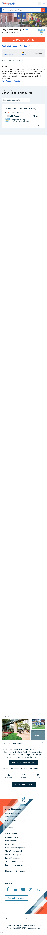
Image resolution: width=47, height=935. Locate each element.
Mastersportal (11, 841)
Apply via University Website (14, 46)
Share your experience (20, 697)
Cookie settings (16, 918)
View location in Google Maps (18, 606)
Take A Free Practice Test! (23, 763)
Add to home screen (17, 898)
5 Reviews (23, 54)
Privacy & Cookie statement (29, 918)
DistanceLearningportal (15, 848)
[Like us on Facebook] (7, 889)
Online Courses (9, 54)
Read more (8, 677)
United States (20, 60)
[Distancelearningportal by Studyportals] (9, 3)
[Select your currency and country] (8, 876)
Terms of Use (7, 918)
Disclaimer (40, 917)
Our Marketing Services (15, 820)
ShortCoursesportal (13, 851)
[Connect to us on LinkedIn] (15, 889)
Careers (8, 823)
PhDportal (9, 844)
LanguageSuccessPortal (15, 865)
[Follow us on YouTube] (23, 889)
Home (4, 60)
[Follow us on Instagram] (38, 889)
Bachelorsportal (11, 837)
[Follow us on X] (30, 889)
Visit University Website (23, 40)
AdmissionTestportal (13, 854)
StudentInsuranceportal (15, 861)
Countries (11, 60)
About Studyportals (13, 813)
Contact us (9, 827)
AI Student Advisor (12, 817)
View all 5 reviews (10, 651)
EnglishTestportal (12, 858)
